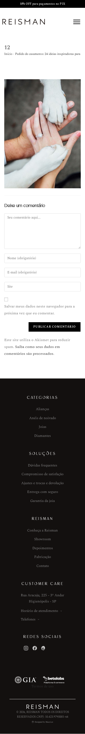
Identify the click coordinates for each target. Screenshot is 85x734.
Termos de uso (42, 686)
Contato (42, 566)
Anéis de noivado (42, 418)
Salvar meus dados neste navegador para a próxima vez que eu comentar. (39, 309)
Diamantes (42, 436)
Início (8, 54)
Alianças (42, 409)
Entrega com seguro (42, 492)
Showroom (42, 539)
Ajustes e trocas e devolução (42, 483)
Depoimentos (42, 548)
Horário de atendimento (39, 611)
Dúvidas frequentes (42, 465)
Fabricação (42, 557)
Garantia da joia (42, 501)
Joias (42, 427)
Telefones (28, 619)
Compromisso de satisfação (42, 474)
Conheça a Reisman (42, 530)
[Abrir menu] (76, 22)
